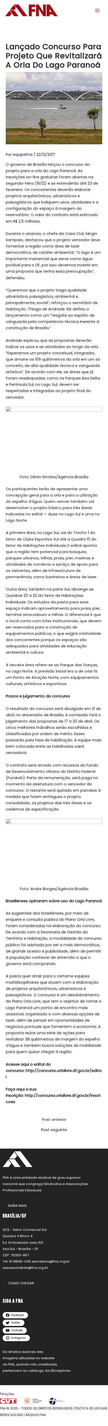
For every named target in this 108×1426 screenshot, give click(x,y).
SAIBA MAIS (17, 1205)
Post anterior (54, 1120)
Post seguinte (54, 1130)
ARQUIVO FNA (35, 1415)
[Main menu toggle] (97, 10)
